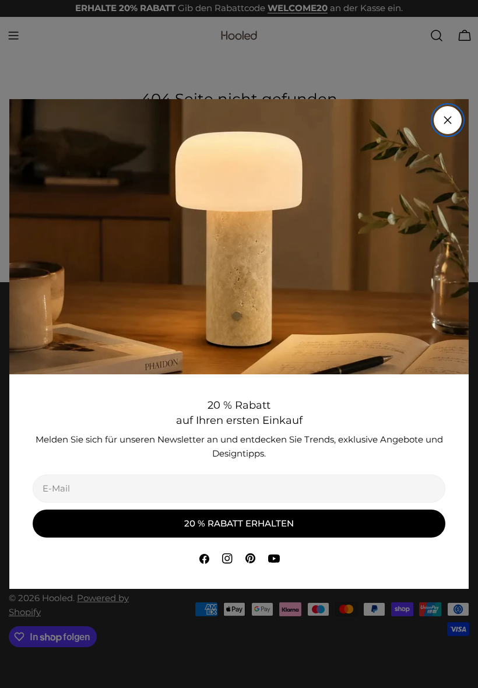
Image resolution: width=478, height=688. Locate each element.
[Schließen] (448, 120)
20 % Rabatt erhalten (239, 523)
